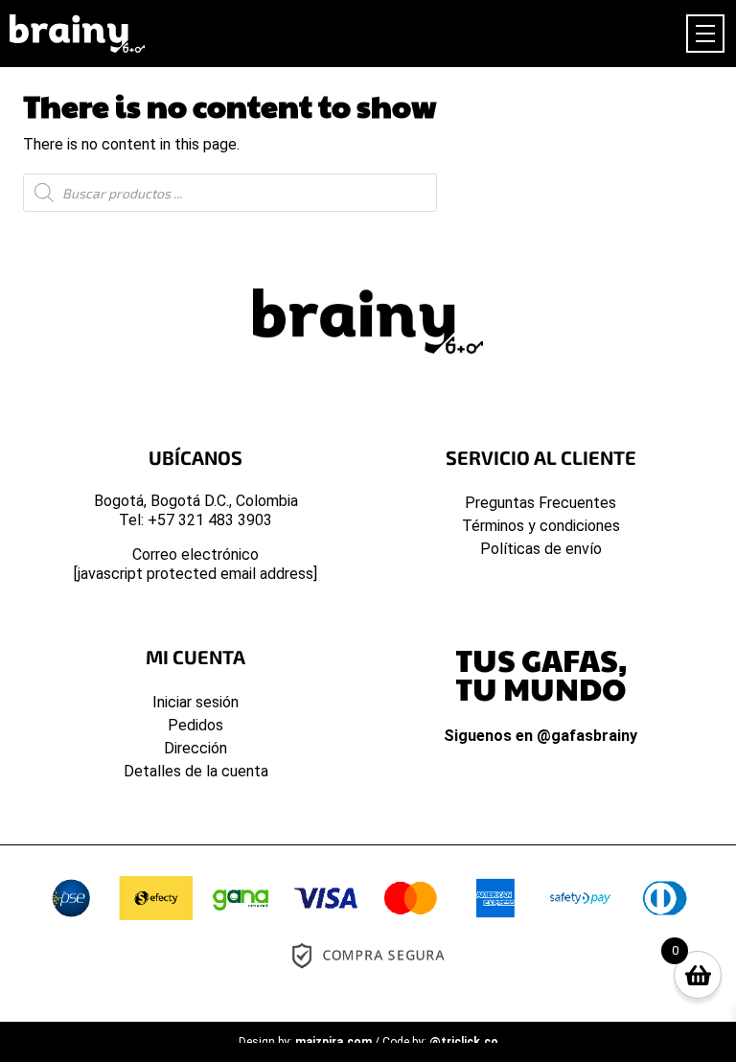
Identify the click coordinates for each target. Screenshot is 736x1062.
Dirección (195, 748)
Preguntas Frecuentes (540, 503)
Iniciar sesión (195, 702)
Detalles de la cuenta (196, 771)
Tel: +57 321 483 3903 (195, 520)
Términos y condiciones (541, 526)
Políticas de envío (541, 549)
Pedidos (195, 725)
